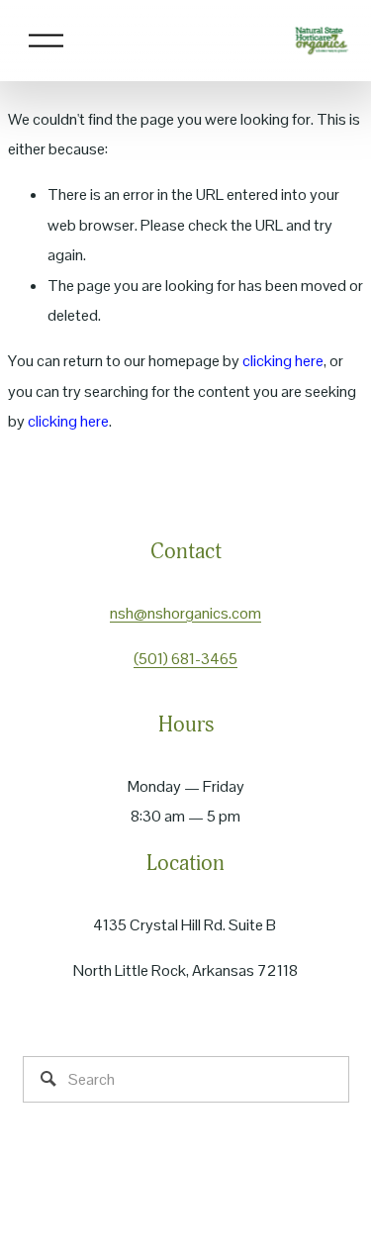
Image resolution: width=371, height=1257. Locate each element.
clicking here (283, 360)
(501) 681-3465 (185, 658)
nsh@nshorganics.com (185, 613)
